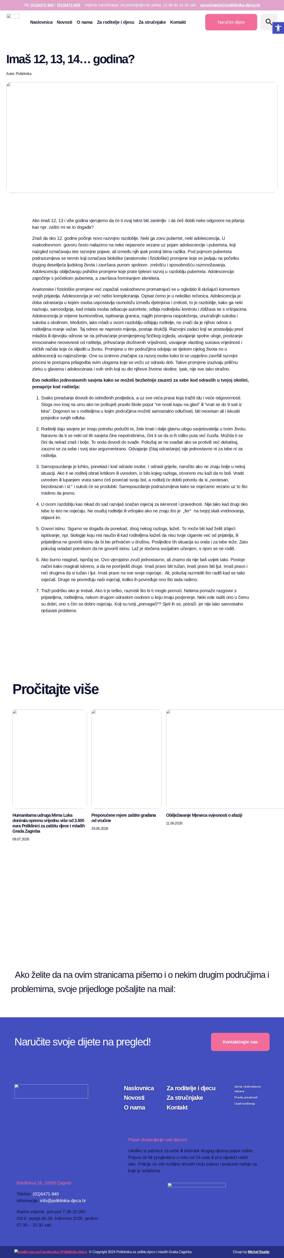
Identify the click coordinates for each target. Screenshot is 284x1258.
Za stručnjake (152, 22)
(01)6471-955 (68, 5)
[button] (278, 28)
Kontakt (178, 22)
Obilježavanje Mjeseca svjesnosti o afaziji (204, 815)
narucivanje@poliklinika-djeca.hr (230, 5)
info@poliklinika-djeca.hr (225, 989)
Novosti (64, 22)
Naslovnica (41, 22)
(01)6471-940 (42, 5)
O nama (85, 22)
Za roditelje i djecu (115, 22)
